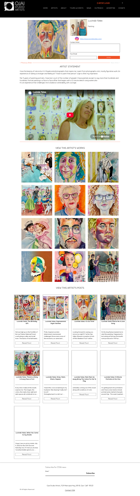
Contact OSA (70, 490)
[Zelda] (103, 167)
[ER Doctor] (70, 233)
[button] (121, 3)
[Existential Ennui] (36, 167)
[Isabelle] (103, 200)
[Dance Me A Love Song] (103, 266)
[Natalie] (70, 167)
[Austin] (103, 233)
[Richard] (36, 266)
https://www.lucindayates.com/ (91, 39)
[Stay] (36, 233)
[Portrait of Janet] (70, 200)
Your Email (73, 54)
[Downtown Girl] (70, 266)
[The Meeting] (36, 200)
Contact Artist (74, 42)
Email (47, 471)
